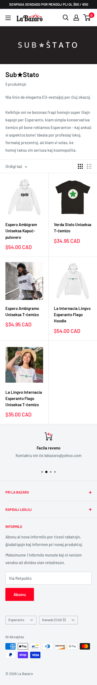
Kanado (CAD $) (54, 620)
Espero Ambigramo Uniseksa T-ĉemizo (22, 311)
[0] (87, 17)
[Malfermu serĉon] (66, 18)
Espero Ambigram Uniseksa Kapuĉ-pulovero (21, 231)
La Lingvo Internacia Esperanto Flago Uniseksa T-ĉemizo (23, 398)
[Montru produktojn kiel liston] (89, 166)
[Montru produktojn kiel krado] (80, 166)
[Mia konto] (76, 18)
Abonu (19, 594)
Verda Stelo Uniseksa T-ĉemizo (72, 227)
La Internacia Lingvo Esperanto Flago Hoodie (72, 314)
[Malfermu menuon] (8, 18)
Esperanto (16, 620)
